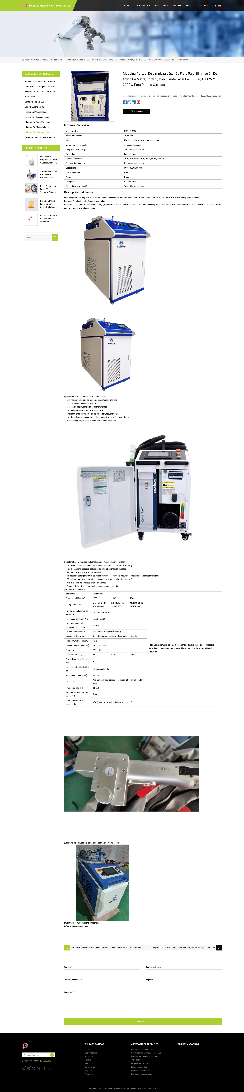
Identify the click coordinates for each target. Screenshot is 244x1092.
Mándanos (138, 111)
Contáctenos (202, 6)
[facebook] (24, 1068)
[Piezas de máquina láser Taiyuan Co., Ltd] (35, 1045)
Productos (160, 6)
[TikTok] (49, 1068)
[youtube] (39, 1068)
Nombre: (68, 967)
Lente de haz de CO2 (34, 102)
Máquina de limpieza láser (51, 60)
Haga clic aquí (45, 1061)
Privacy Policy (90, 1074)
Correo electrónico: (154, 967)
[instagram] (44, 1068)
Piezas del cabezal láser (36, 112)
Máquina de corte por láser (37, 122)
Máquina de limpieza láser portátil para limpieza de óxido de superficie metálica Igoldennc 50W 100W (109, 947)
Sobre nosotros (142, 6)
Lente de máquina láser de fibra (40, 137)
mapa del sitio (90, 1071)
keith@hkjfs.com (150, 1089)
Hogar (126, 6)
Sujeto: (149, 980)
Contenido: (69, 992)
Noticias (177, 6)
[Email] (52, 1055)
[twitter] (34, 1068)
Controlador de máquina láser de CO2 (40, 87)
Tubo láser (30, 97)
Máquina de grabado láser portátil (40, 91)
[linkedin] (29, 1068)
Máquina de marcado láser (37, 127)
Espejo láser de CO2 (34, 107)
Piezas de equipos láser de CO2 (40, 81)
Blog (188, 6)
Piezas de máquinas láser (37, 117)
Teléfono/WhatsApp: (73, 980)
